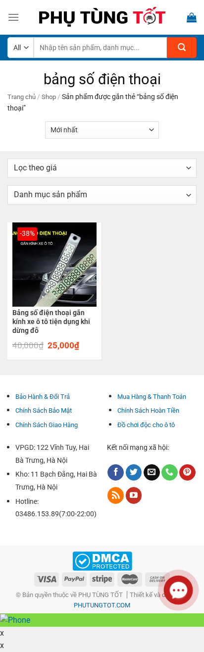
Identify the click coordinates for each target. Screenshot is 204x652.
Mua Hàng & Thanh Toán (151, 396)
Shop (49, 97)
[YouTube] (134, 495)
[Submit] (182, 47)
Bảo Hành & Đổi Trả (42, 396)
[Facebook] (115, 472)
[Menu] (13, 17)
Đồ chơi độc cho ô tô (146, 425)
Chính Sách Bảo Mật (43, 410)
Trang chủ (21, 97)
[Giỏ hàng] (192, 17)
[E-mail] (152, 472)
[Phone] (169, 472)
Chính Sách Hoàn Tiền (148, 410)
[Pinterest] (187, 472)
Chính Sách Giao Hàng (46, 425)
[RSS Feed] (115, 495)
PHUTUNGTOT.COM (102, 605)
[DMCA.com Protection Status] (102, 560)
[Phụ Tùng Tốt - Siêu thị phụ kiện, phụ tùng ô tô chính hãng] (102, 17)
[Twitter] (134, 472)
